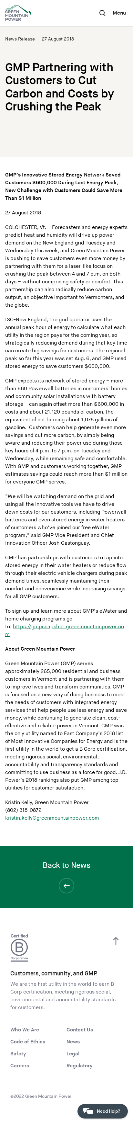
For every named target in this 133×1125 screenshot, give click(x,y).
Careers (19, 1066)
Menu (119, 13)
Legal (72, 1054)
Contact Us (79, 1030)
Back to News (66, 865)
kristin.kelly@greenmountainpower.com (52, 818)
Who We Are (24, 1030)
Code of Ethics (27, 1042)
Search (102, 13)
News (73, 1042)
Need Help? (108, 1111)
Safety (18, 1054)
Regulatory (79, 1066)
